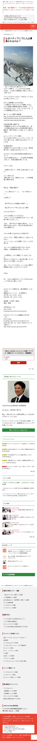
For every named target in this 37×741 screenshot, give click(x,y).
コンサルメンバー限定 (9, 674)
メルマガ (4, 466)
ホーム (4, 735)
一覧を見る (32, 471)
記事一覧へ (32, 536)
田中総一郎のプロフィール (15, 561)
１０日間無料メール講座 (10, 597)
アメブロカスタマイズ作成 (10, 642)
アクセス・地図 (17, 735)
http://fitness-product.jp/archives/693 (15, 327)
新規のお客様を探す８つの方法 (11, 698)
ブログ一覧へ (31, 369)
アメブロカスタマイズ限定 (10, 672)
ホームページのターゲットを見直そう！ (18, 443)
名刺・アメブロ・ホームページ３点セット (14, 637)
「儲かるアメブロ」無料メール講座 (13, 594)
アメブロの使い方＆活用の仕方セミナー (14, 619)
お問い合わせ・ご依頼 (11, 711)
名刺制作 (5, 640)
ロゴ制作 (5, 653)
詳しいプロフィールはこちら (18, 430)
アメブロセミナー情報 (9, 605)
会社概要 (9, 735)
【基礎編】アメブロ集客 (10, 691)
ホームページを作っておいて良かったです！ (19, 466)
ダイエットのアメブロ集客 (10, 624)
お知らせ (4, 443)
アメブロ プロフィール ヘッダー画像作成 (14, 645)
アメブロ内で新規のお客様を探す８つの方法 (15, 626)
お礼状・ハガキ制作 (8, 656)
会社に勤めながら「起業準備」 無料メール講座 (16, 600)
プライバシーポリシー (18, 737)
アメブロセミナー (8, 688)
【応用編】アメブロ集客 (10, 693)
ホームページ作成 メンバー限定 (12, 677)
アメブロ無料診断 (8, 602)
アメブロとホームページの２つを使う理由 (14, 661)
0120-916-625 (9, 17)
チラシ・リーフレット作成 (10, 650)
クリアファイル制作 (8, 658)
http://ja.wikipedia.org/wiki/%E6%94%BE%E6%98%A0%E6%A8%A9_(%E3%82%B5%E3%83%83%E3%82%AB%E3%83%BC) (18, 118)
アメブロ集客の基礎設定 (10, 621)
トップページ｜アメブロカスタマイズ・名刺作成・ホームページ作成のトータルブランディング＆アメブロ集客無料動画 (19, 551)
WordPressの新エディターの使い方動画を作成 (19, 449)
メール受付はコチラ (11, 19)
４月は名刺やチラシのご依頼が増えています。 (20, 455)
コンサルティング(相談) (9, 607)
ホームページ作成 (8, 648)
